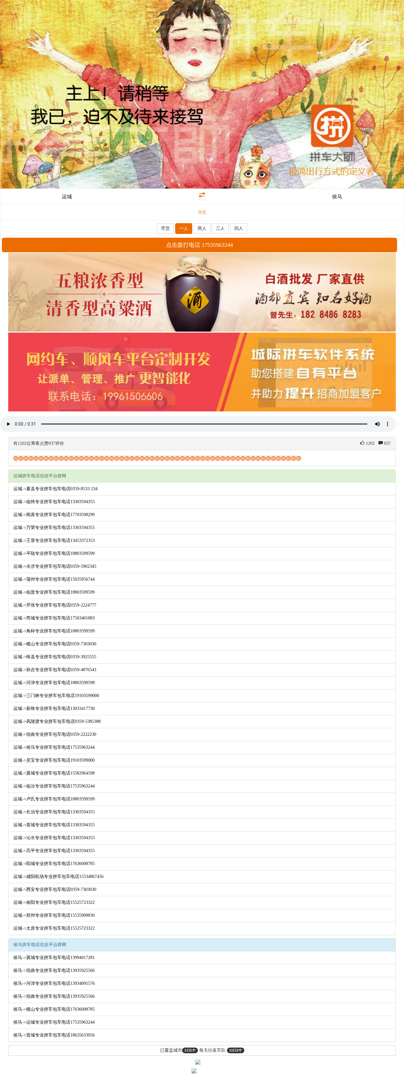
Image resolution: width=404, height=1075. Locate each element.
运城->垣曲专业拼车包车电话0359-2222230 (54, 734)
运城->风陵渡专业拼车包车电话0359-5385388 (57, 721)
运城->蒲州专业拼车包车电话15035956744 (54, 579)
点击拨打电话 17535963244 (199, 245)
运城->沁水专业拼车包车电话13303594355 (54, 837)
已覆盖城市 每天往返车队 (201, 1050)
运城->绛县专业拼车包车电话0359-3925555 (54, 656)
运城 (67, 196)
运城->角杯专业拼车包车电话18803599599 (54, 631)
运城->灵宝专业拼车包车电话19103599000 (54, 760)
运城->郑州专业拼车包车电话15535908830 (54, 915)
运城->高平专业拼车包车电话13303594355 (54, 850)
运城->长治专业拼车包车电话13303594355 (54, 812)
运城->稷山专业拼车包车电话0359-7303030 (54, 644)
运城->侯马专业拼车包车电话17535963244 (54, 747)
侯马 (337, 196)
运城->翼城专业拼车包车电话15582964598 (54, 773)
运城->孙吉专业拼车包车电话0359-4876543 (54, 669)
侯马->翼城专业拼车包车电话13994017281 (54, 957)
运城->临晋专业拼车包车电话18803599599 (54, 592)
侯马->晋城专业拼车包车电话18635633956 (54, 1035)
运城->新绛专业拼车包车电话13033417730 (54, 708)
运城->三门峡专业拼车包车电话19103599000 (56, 695)
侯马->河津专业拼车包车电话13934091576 (54, 983)
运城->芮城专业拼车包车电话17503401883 (54, 618)
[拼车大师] (202, 93)
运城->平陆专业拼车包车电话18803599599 (54, 553)
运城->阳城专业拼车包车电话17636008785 (54, 863)
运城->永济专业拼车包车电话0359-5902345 (54, 566)
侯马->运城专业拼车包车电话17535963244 (54, 1022)
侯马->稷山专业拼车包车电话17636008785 (54, 1009)
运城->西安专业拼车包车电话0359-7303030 (54, 889)
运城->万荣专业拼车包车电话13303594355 (54, 527)
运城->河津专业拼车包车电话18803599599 (54, 682)
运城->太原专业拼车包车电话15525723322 (54, 928)
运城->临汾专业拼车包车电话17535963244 (54, 786)
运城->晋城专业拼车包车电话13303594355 (54, 824)
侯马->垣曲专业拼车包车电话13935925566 (54, 970)
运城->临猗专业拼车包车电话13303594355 (54, 501)
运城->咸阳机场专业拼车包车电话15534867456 (58, 876)
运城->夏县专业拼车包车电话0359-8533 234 (55, 488)
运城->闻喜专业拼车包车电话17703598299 (54, 514)
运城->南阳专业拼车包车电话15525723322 (54, 902)
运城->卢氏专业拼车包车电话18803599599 (54, 799)
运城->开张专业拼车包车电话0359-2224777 (54, 605)
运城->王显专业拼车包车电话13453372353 (54, 540)
